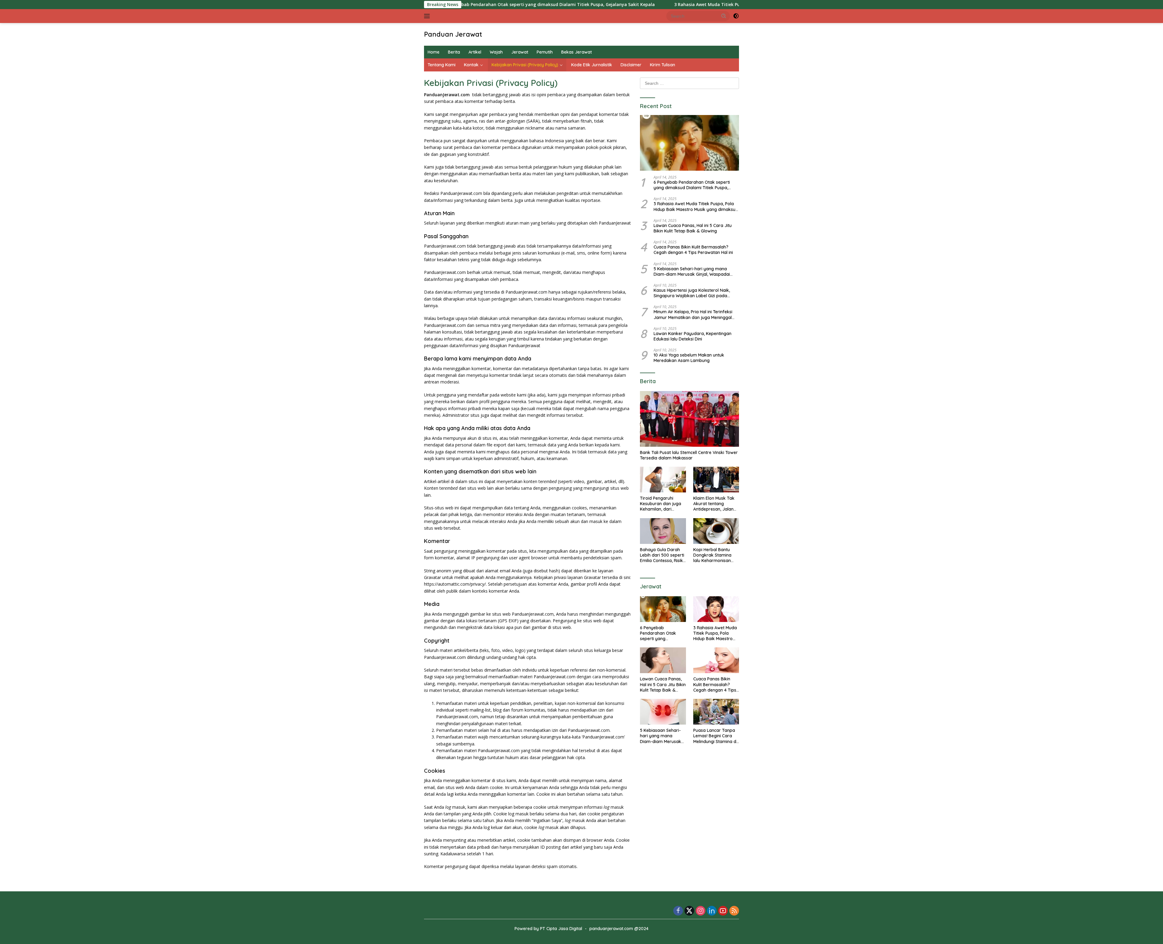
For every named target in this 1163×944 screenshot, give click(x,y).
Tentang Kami (442, 64)
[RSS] (734, 911)
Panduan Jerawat (453, 34)
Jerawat (519, 52)
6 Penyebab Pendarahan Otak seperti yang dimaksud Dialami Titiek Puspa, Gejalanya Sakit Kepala (490, 4)
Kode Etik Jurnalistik (591, 64)
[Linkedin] (712, 911)
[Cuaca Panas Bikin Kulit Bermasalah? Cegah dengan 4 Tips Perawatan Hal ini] (716, 660)
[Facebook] (678, 911)
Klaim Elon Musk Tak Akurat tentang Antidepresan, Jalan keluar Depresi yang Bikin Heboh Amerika (714, 503)
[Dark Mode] (736, 16)
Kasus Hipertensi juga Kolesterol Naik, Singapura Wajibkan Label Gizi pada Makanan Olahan (692, 293)
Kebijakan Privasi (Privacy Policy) (525, 64)
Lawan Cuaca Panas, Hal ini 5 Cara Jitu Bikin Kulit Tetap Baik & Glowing (693, 228)
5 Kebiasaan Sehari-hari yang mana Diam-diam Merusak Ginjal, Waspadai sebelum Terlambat (692, 271)
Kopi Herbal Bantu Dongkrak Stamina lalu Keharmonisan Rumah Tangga (712, 555)
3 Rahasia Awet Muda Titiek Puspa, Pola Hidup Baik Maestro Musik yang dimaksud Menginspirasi (717, 4)
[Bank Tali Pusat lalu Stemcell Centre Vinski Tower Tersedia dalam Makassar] (689, 419)
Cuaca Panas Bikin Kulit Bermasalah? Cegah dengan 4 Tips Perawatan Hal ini (693, 249)
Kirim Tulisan (662, 64)
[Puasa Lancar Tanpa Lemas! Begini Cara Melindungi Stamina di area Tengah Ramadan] (716, 712)
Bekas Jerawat (576, 52)
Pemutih (545, 52)
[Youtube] (723, 911)
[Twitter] (689, 911)
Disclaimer (631, 64)
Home (433, 52)
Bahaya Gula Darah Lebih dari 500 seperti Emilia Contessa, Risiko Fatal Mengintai (663, 555)
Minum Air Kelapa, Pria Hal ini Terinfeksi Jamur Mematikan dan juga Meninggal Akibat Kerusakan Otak (693, 314)
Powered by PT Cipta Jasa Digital (548, 928)
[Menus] (428, 16)
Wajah (496, 52)
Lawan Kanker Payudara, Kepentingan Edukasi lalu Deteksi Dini (692, 336)
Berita (454, 52)
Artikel (475, 52)
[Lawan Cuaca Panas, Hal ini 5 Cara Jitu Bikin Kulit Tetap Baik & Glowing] (663, 660)
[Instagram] (700, 911)
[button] (724, 16)
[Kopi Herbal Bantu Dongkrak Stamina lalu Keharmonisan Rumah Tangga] (716, 531)
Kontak (471, 64)
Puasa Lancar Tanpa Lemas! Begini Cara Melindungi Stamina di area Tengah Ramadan (715, 736)
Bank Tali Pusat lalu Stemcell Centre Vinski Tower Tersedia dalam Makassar (689, 455)
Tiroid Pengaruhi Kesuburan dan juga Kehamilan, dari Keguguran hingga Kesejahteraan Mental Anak (662, 503)
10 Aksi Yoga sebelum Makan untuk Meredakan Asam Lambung (689, 357)
